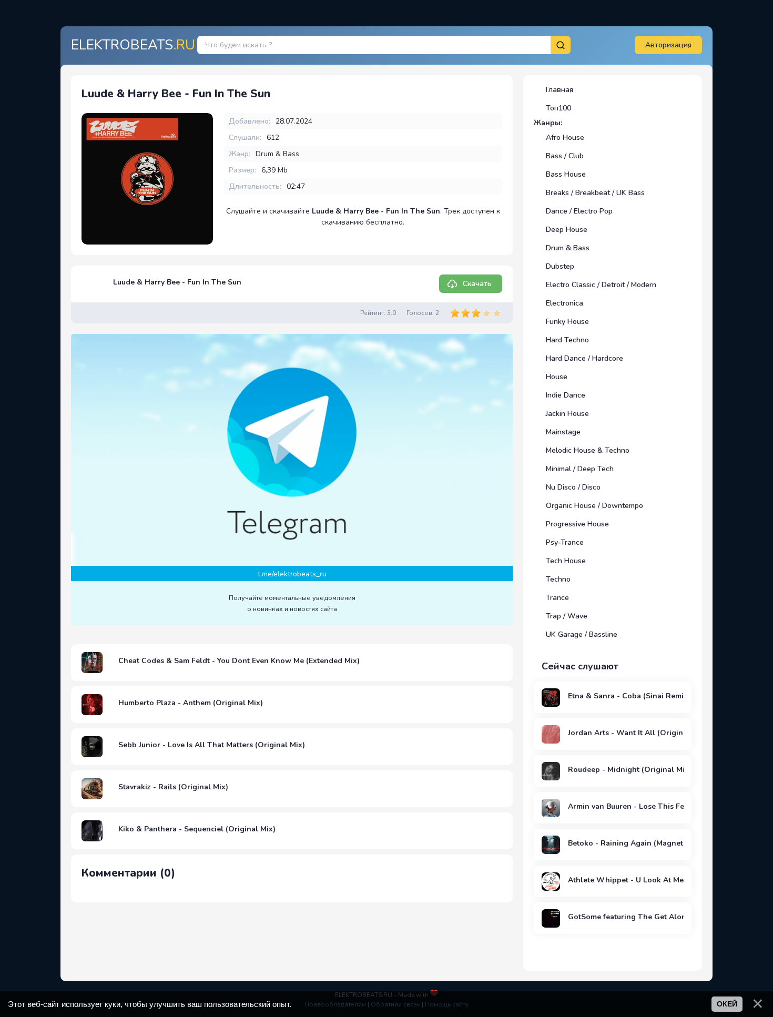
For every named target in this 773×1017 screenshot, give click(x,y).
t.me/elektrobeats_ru (292, 574)
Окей (727, 1004)
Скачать (477, 284)
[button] (668, 45)
